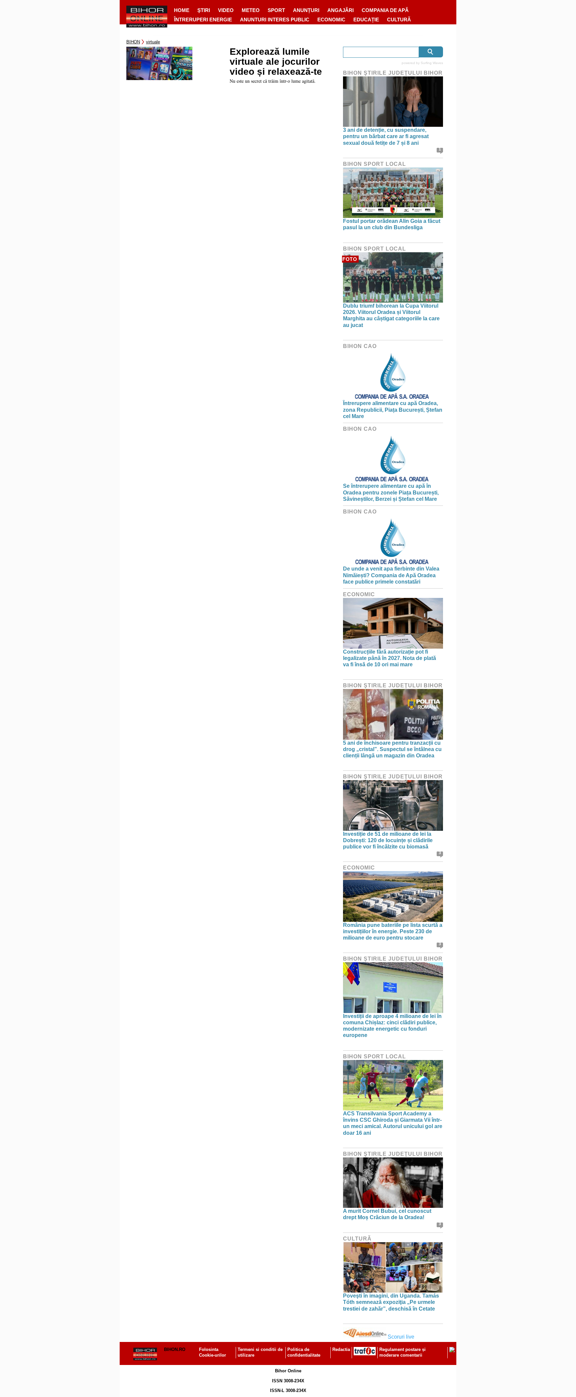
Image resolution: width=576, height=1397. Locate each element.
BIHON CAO (360, 346)
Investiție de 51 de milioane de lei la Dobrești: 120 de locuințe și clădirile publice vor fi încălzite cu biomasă (388, 840)
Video (226, 10)
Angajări (340, 10)
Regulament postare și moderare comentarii (402, 1352)
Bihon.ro (174, 1349)
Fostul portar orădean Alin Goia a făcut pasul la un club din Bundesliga (391, 224)
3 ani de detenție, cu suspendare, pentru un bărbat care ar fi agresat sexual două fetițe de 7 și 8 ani (386, 136)
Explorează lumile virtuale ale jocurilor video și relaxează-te (276, 62)
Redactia (341, 1349)
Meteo (251, 10)
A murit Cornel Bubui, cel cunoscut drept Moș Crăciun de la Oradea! (387, 1214)
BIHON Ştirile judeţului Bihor (393, 73)
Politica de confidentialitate (303, 1352)
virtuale (153, 41)
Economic (331, 19)
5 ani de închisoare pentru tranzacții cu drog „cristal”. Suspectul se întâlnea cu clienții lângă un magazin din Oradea (392, 749)
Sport (276, 10)
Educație (366, 19)
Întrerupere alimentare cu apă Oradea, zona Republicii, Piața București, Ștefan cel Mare (392, 409)
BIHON (133, 41)
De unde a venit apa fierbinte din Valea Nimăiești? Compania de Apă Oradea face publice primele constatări (391, 575)
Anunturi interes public (274, 19)
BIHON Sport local (374, 164)
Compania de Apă (385, 10)
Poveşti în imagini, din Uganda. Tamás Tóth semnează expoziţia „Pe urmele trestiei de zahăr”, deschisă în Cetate (391, 1302)
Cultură (399, 19)
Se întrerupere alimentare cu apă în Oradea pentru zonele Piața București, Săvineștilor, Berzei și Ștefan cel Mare (391, 492)
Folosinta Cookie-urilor (212, 1352)
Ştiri (203, 10)
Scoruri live (401, 1337)
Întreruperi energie (203, 19)
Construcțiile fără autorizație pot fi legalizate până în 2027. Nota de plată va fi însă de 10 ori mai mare (389, 658)
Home (181, 10)
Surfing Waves (432, 63)
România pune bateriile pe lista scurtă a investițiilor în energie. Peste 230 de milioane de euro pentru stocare (392, 931)
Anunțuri (306, 10)
